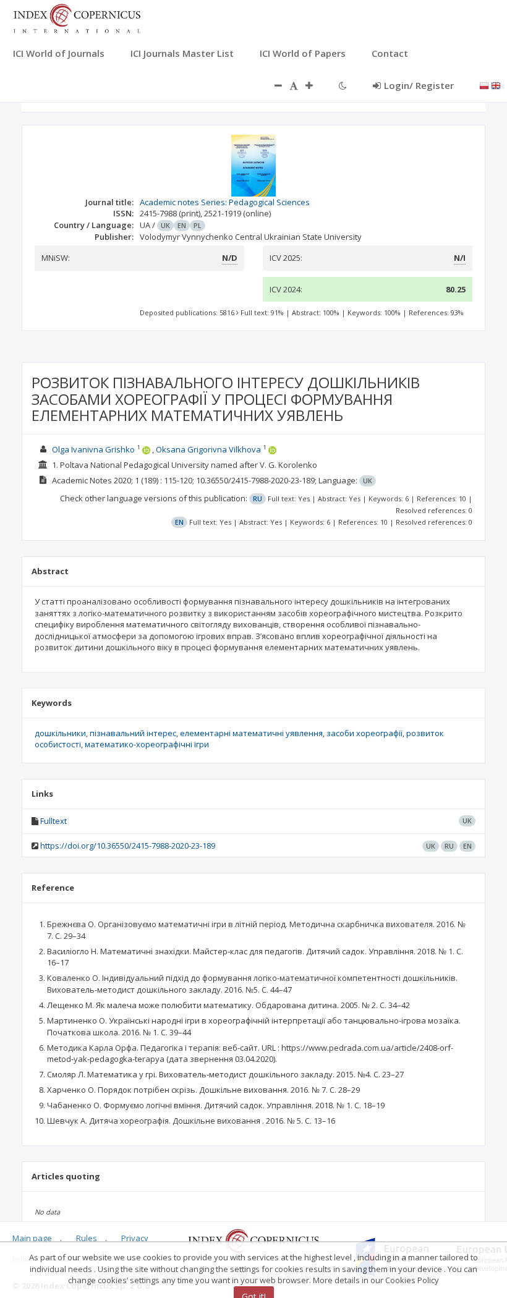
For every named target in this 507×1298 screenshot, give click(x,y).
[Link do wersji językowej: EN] (496, 84)
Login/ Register (419, 85)
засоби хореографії (364, 733)
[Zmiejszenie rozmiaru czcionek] (272, 85)
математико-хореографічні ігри (147, 744)
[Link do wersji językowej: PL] (484, 84)
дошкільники (60, 733)
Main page (32, 1238)
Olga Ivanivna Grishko (93, 449)
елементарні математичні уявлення (251, 733)
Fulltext (53, 820)
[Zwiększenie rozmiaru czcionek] (315, 85)
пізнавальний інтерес (133, 733)
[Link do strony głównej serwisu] (76, 17)
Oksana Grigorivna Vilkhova (208, 449)
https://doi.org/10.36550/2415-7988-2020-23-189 (127, 845)
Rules (86, 1238)
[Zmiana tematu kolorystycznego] (343, 85)
